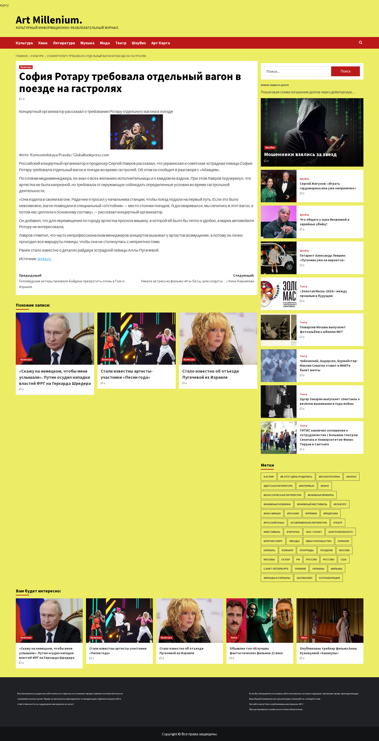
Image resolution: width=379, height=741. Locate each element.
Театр (120, 42)
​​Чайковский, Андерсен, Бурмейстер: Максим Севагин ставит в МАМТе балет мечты (329, 365)
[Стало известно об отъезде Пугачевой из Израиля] (218, 339)
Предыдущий (71, 281)
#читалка (293, 531)
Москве (344, 550)
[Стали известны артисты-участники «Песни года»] (136, 339)
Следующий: (197, 278)
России (311, 559)
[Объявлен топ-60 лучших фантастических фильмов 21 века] (259, 620)
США (344, 559)
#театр (337, 522)
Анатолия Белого (340, 531)
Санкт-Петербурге (276, 568)
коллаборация (329, 577)
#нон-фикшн (272, 513)
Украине (300, 568)
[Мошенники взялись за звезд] (312, 132)
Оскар (285, 559)
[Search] (360, 42)
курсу (4, 5)
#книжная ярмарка (321, 495)
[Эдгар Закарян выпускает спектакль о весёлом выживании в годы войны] (279, 401)
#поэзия (293, 513)
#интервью (306, 485)
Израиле (343, 541)
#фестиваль (272, 531)
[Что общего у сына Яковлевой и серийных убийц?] (279, 222)
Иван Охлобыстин (318, 541)
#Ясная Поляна (329, 476)
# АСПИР (269, 476)
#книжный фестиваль (312, 504)
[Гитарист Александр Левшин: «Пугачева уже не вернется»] (279, 258)
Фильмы (336, 568)
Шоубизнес (305, 577)
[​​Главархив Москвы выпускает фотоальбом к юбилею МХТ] (279, 329)
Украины (318, 568)
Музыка (87, 42)
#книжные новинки (277, 504)
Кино (42, 42)
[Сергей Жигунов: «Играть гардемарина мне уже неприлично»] (279, 186)
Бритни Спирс (273, 541)
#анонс (351, 476)
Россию (328, 559)
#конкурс (340, 504)
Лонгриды (307, 550)
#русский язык (274, 522)
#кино (325, 485)
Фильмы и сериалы (277, 577)
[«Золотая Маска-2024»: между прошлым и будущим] (279, 293)
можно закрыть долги (275, 85)
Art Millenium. (49, 19)
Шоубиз (139, 42)
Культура (24, 42)
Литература (64, 42)
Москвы (269, 559)
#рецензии (330, 513)
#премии (311, 513)
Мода (105, 42)
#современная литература (309, 522)
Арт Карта (160, 42)
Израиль (269, 550)
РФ (298, 559)
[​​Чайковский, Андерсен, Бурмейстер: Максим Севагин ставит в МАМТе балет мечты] (279, 365)
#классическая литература (282, 495)
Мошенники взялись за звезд (300, 154)
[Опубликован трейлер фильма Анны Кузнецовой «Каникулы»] (330, 620)
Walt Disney (314, 531)
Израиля (287, 550)
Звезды (294, 541)
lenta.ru (44, 258)
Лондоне (326, 550)
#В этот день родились (296, 476)
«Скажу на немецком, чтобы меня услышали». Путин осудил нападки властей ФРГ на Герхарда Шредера (55, 377)
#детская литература (278, 485)
